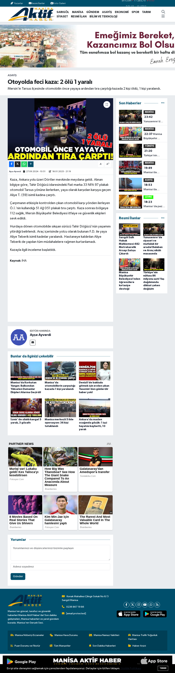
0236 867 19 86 (75, 607)
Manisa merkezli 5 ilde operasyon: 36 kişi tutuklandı (59, 422)
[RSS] (157, 605)
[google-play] (154, 614)
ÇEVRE (148, 197)
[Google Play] (45, 663)
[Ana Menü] (163, 16)
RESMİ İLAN (79, 16)
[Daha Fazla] (30, 164)
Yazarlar (18, 3)
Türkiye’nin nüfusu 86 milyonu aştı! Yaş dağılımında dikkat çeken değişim (154, 153)
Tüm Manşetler (62, 645)
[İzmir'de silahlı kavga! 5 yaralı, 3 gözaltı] (26, 407)
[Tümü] (162, 103)
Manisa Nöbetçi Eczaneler (29, 635)
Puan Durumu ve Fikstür (27, 645)
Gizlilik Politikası (131, 668)
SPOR (135, 12)
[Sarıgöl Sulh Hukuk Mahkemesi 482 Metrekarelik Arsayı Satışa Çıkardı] (129, 229)
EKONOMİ (122, 12)
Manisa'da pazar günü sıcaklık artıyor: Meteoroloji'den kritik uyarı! (154, 204)
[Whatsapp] (151, 605)
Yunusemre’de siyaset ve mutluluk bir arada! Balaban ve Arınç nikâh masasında (153, 119)
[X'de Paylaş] (18, 164)
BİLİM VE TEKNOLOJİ (103, 16)
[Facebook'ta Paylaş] (11, 164)
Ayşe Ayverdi (15, 171)
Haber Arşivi (139, 645)
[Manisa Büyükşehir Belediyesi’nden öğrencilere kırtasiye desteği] (129, 264)
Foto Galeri (59, 3)
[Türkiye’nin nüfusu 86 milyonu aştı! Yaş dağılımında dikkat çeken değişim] (154, 264)
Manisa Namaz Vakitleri (106, 635)
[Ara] (163, 12)
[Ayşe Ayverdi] (19, 337)
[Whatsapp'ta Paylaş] (24, 164)
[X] (132, 605)
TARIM (146, 12)
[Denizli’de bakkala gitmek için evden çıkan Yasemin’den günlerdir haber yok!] (94, 370)
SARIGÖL (63, 12)
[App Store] (130, 663)
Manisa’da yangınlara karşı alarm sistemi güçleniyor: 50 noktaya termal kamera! (153, 170)
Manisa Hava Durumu (66, 635)
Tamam (163, 668)
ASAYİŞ (107, 12)
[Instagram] (139, 605)
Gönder (18, 576)
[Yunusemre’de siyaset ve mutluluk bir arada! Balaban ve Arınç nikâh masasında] (154, 229)
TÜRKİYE (149, 146)
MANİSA (77, 12)
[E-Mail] (33, 342)
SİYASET (62, 16)
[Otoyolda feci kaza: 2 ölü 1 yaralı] (60, 129)
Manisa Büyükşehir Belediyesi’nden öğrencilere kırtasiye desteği (154, 137)
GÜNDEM (92, 12)
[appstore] (128, 614)
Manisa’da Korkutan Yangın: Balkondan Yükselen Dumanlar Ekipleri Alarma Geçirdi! (153, 187)
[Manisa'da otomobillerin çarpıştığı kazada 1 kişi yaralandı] (60, 370)
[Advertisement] (72, 293)
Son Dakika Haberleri (104, 645)
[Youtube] (145, 605)
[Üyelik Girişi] (165, 3)
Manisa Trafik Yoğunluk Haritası (143, 637)
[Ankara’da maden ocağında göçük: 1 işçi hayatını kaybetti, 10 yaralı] (94, 407)
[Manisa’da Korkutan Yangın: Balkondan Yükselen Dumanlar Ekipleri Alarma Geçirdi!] (26, 370)
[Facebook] (126, 605)
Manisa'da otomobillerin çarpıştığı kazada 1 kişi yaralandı (60, 385)
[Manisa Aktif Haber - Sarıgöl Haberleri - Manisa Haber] (31, 14)
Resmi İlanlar (38, 3)
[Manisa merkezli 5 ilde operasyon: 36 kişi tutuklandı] (60, 407)
